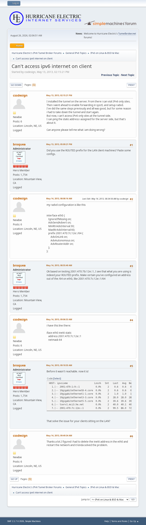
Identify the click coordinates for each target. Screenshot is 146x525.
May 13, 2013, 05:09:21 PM (59, 144)
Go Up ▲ (134, 521)
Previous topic (110, 75)
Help (106, 521)
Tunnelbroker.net (127, 33)
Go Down (16, 85)
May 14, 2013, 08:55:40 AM (59, 265)
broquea (19, 144)
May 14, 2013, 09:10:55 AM (59, 365)
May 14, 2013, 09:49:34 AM (59, 435)
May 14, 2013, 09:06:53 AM (59, 319)
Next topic (127, 75)
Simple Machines (33, 521)
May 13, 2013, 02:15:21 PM (59, 95)
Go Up (14, 479)
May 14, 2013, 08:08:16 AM (59, 198)
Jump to (85, 499)
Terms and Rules (119, 521)
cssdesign (20, 95)
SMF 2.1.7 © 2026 (15, 521)
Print (131, 85)
